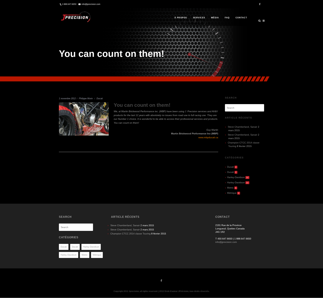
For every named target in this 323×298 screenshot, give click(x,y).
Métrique (232, 193)
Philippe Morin (86, 98)
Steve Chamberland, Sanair (242, 126)
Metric (230, 187)
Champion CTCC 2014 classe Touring (130, 233)
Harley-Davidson (236, 177)
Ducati (100, 98)
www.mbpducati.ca (208, 137)
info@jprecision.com (91, 4)
